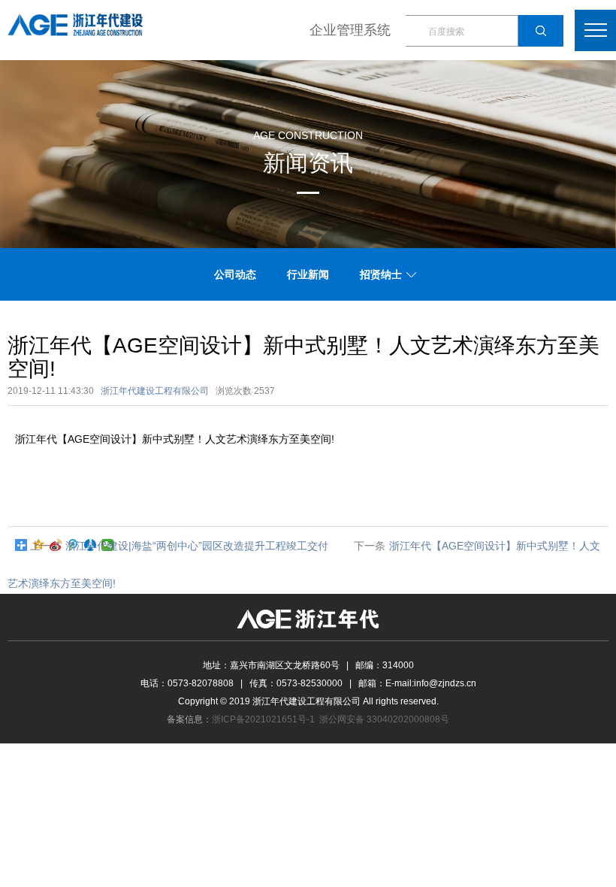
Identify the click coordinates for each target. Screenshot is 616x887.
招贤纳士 (381, 274)
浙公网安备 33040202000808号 (384, 719)
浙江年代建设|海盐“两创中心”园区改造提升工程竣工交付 (196, 546)
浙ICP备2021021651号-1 (263, 719)
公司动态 (235, 274)
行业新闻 (308, 274)
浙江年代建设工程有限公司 (155, 391)
